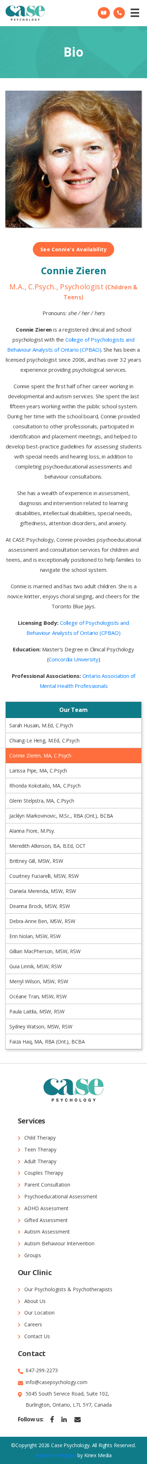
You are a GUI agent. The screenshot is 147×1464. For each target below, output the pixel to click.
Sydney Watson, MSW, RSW (40, 1026)
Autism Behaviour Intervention (59, 1243)
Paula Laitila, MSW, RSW (37, 1011)
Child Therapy (40, 1137)
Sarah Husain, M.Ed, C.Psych (41, 725)
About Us (35, 1301)
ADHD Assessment (46, 1208)
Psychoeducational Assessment (60, 1196)
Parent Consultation (47, 1184)
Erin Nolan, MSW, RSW (35, 936)
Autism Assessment (47, 1231)
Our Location (39, 1312)
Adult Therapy (40, 1161)
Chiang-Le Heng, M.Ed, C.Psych (44, 740)
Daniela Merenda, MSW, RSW (42, 891)
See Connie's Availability (73, 249)
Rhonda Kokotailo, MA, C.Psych (45, 785)
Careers (33, 1324)
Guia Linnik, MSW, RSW (35, 966)
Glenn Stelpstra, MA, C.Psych (41, 800)
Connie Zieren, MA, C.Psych (40, 755)
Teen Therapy (40, 1149)
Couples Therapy (43, 1172)
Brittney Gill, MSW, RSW (36, 860)
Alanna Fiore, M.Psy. (32, 830)
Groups (32, 1255)
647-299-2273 (42, 1370)
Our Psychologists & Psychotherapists (68, 1289)
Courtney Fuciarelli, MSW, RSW (44, 876)
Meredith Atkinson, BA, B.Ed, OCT (47, 845)
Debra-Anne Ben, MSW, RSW (42, 921)
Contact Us (37, 1336)
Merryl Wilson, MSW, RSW (38, 981)
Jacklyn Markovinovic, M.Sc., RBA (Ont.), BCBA (61, 815)
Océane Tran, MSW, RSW (38, 996)
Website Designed (55, 1455)
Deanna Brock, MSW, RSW (39, 906)
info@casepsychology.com (56, 1382)
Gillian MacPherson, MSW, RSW (45, 951)
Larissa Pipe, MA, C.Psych (38, 770)
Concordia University (73, 659)
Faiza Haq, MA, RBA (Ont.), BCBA (47, 1041)
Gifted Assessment (46, 1220)
